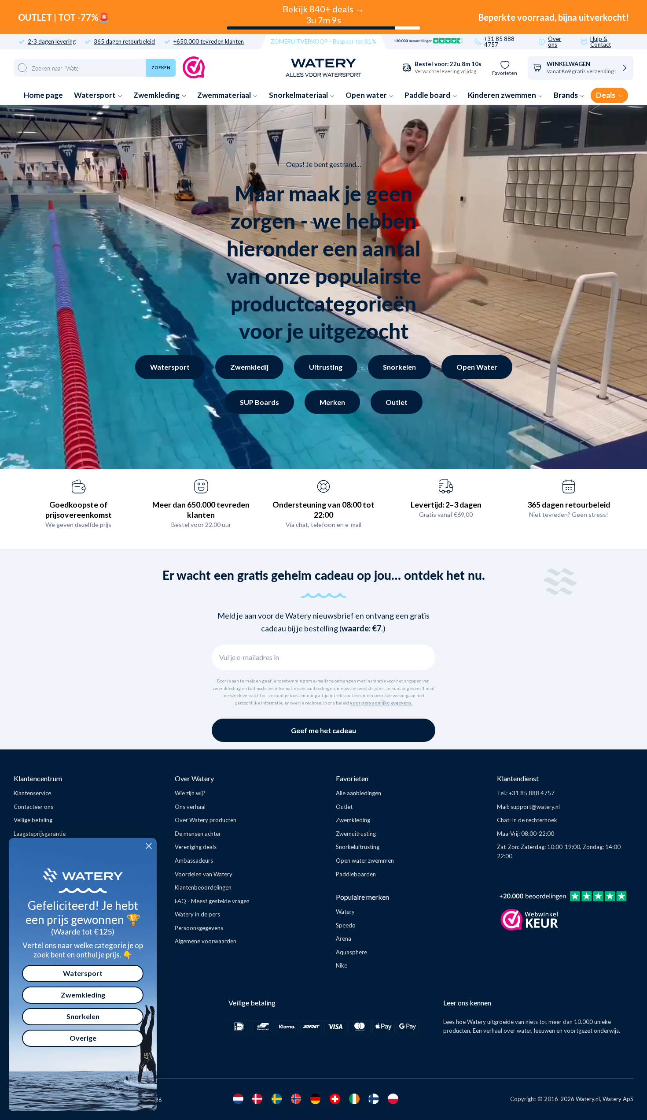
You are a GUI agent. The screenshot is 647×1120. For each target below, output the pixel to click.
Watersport (95, 95)
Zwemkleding (157, 95)
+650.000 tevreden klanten (208, 42)
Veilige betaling (33, 819)
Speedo (346, 925)
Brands (566, 95)
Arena (343, 938)
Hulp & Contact (600, 42)
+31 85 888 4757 (499, 42)
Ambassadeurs (194, 860)
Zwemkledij (249, 367)
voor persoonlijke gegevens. (381, 702)
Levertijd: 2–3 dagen (446, 504)
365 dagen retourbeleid (124, 42)
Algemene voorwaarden (205, 941)
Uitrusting (325, 367)
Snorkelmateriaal (299, 95)
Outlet (397, 402)
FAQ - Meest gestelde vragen (212, 901)
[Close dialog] (148, 846)
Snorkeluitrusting (357, 846)
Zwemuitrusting (356, 833)
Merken (332, 402)
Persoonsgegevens (199, 927)
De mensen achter (198, 833)
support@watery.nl (535, 806)
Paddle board (428, 95)
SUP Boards (259, 402)
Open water (367, 95)
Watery (345, 911)
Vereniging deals (196, 846)
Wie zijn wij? (190, 793)
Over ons (554, 42)
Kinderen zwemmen (502, 95)
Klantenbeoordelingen (203, 887)
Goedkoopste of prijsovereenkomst (78, 509)
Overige (83, 1038)
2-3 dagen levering (52, 42)
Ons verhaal (190, 806)
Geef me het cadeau (323, 730)
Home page (43, 95)
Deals (606, 95)
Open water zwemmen (365, 860)
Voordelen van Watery (203, 874)
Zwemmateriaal (224, 95)
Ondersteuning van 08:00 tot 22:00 (323, 509)
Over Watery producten (205, 819)
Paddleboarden (356, 874)
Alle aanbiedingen (358, 793)
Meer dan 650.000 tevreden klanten (201, 509)
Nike (341, 965)
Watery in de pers (197, 914)
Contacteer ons (33, 806)
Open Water (476, 367)
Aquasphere (351, 952)
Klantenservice (32, 793)
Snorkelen (399, 367)
